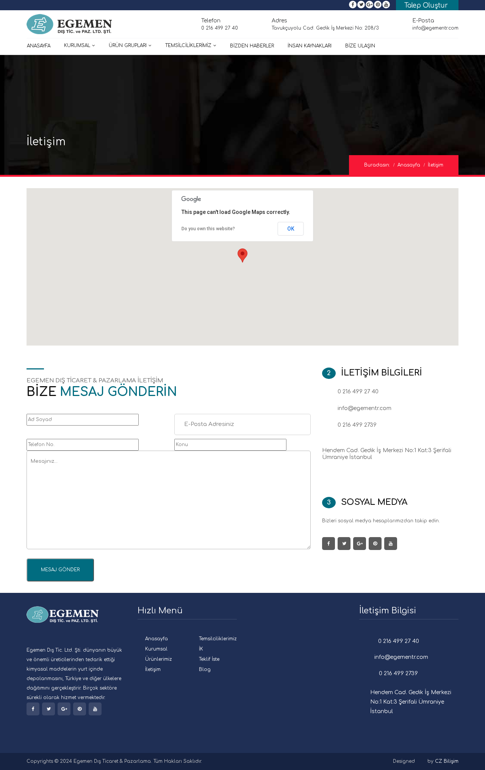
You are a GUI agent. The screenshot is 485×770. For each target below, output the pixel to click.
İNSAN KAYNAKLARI (310, 46)
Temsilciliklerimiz (218, 638)
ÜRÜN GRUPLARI (128, 45)
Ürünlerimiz (158, 659)
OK (290, 229)
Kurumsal (77, 45)
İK (201, 649)
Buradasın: (377, 165)
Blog (205, 669)
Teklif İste (209, 659)
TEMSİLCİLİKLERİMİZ (188, 45)
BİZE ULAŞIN (360, 46)
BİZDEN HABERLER (252, 46)
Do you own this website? (208, 228)
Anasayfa (38, 46)
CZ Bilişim (446, 761)
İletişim (153, 669)
